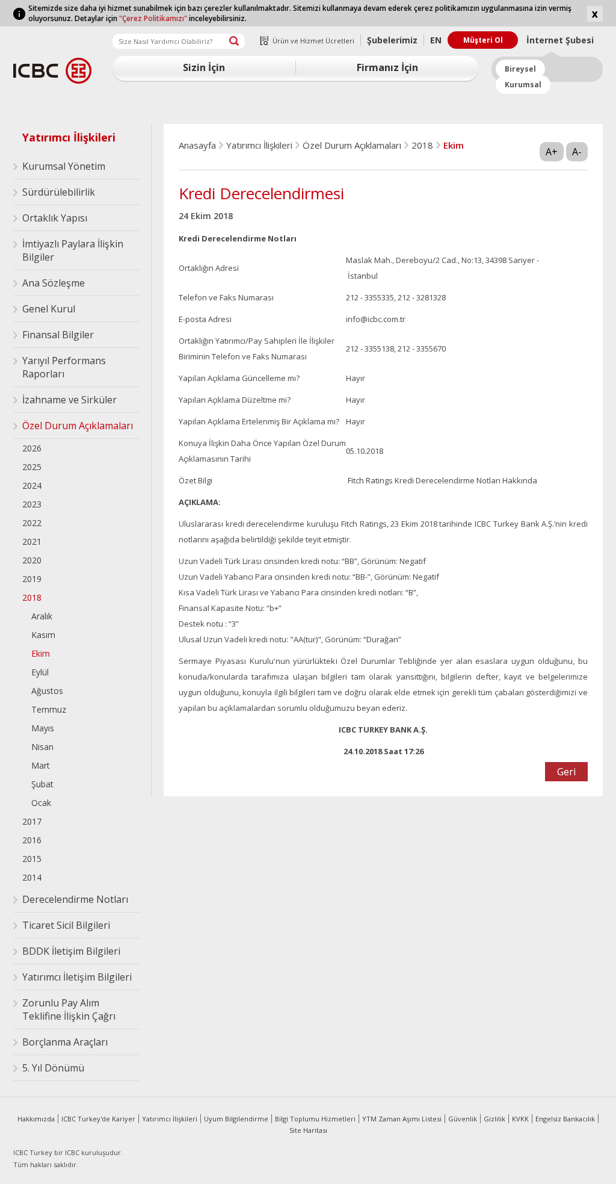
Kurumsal (523, 84)
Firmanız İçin (387, 67)
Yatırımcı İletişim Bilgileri (77, 977)
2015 (32, 858)
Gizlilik (494, 1118)
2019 (32, 578)
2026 (32, 448)
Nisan (42, 746)
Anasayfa (197, 145)
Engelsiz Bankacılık (565, 1118)
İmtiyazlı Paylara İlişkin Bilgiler (72, 250)
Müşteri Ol (483, 40)
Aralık (41, 616)
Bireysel (520, 69)
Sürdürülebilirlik (58, 192)
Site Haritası (308, 1130)
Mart (40, 765)
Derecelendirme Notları (75, 899)
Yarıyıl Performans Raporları (64, 367)
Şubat (42, 784)
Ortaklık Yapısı (54, 218)
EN (436, 40)
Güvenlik (462, 1118)
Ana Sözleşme (53, 283)
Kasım (43, 634)
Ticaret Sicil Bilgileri (66, 925)
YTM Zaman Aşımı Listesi (402, 1118)
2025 (32, 467)
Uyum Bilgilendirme (236, 1118)
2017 (32, 821)
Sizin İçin (204, 67)
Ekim (40, 653)
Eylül (40, 672)
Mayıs (42, 728)
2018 (32, 597)
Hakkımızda (36, 1118)
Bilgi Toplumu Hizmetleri (315, 1118)
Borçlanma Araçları (65, 1042)
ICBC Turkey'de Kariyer (98, 1118)
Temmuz (48, 709)
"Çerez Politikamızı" (153, 18)
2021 (32, 541)
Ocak (41, 802)
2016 (32, 840)
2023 (32, 504)
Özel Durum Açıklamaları (77, 425)
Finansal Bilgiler (58, 334)
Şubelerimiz (392, 40)
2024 (32, 485)
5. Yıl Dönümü (53, 1067)
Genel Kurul (48, 308)
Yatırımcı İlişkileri (69, 137)
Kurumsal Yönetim (63, 166)
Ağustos (47, 690)
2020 (32, 560)
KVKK (520, 1118)
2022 (32, 522)
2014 (32, 877)
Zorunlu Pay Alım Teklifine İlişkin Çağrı (69, 1009)
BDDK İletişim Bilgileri (71, 951)
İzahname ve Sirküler (69, 399)
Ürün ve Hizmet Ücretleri (313, 40)
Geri (566, 771)
